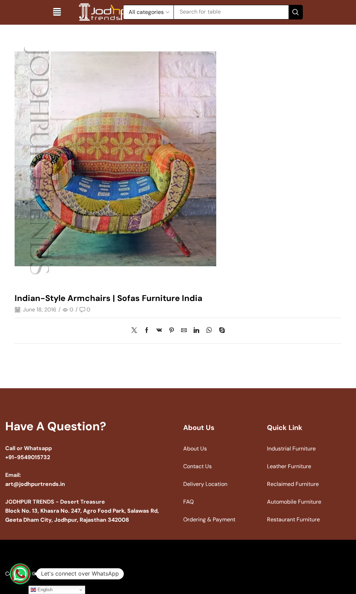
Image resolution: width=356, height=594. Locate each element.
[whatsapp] (209, 330)
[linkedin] (196, 330)
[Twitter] (135, 330)
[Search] (295, 12)
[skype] (220, 330)
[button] (57, 12)
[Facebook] (146, 330)
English (44, 589)
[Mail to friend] (184, 330)
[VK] (159, 330)
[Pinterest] (171, 330)
